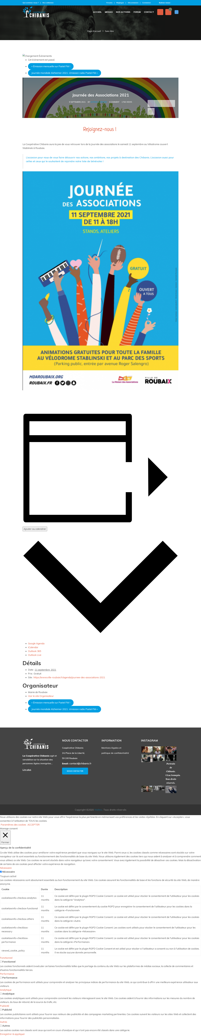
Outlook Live (34, 654)
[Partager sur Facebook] (151, 103)
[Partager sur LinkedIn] (171, 103)
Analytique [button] (5, 989)
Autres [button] (3, 1021)
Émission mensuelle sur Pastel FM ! (50, 66)
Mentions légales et (111, 748)
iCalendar (33, 647)
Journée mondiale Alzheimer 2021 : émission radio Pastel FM (64, 72)
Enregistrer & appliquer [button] (12, 1034)
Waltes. (98, 809)
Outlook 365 (34, 651)
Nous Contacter (75, 771)
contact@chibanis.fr (80, 763)
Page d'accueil (94, 31)
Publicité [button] (4, 1005)
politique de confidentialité (115, 753)
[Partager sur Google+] (164, 103)
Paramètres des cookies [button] (13, 824)
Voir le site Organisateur (41, 696)
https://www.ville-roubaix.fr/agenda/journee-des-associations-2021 (69, 677)
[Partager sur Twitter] (158, 103)
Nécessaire (8, 871)
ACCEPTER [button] (33, 824)
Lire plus (27, 769)
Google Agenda (36, 643)
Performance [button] (7, 973)
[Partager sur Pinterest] (151, 111)
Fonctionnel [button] (6, 957)
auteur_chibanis (99, 102)
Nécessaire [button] (6, 867)
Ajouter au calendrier (35, 528)
